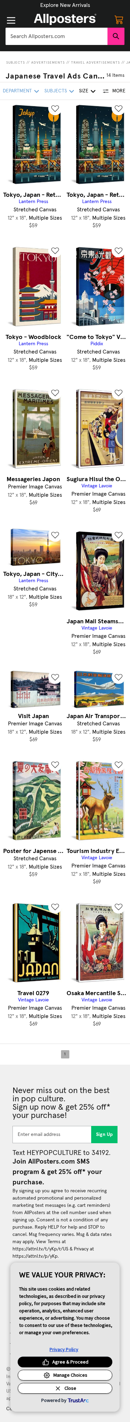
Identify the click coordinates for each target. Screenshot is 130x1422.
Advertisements (48, 62)
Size (83, 91)
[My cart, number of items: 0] (118, 19)
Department (17, 91)
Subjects (15, 62)
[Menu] (11, 20)
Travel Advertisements (95, 62)
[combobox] (56, 36)
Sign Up (104, 1134)
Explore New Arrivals (65, 5)
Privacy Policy (64, 1349)
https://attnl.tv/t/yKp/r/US (40, 1249)
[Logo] (65, 19)
